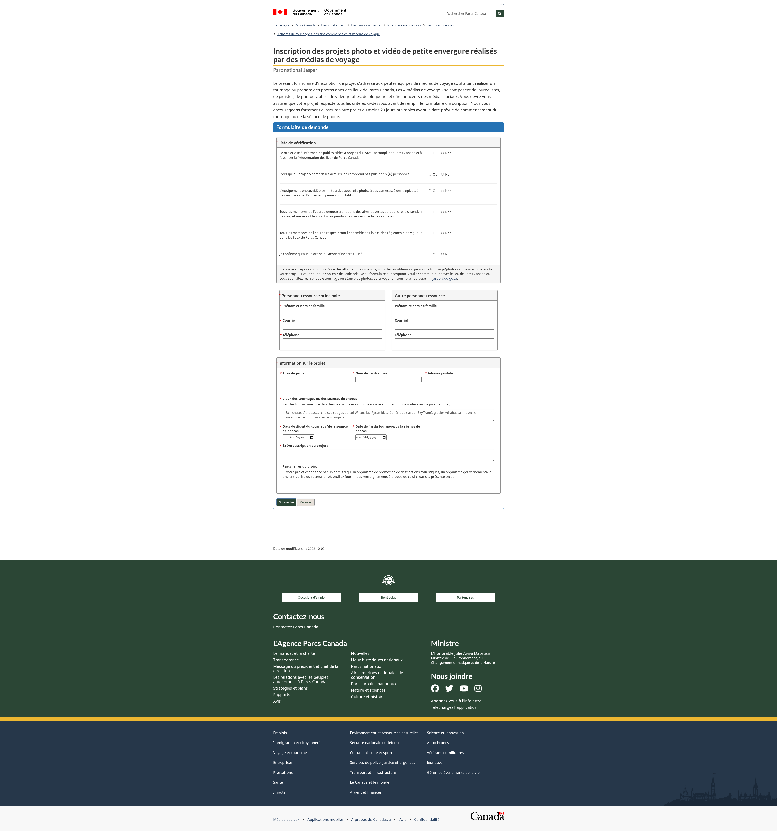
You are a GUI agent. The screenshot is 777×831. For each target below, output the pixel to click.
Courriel (401, 320)
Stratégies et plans (290, 688)
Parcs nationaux (333, 25)
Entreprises (283, 762)
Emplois (280, 732)
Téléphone (403, 335)
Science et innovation (445, 732)
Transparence (286, 660)
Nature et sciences (368, 690)
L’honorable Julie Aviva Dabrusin (463, 658)
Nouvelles (360, 653)
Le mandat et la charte (294, 653)
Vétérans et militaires (445, 752)
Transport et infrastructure (373, 772)
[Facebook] (435, 690)
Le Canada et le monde (369, 782)
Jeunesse (434, 762)
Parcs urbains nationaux (373, 683)
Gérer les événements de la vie (453, 772)
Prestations (283, 772)
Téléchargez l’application (454, 707)
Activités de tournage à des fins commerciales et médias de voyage (328, 34)
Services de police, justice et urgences (382, 762)
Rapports (281, 694)
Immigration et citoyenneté (297, 742)
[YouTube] (463, 690)
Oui (435, 153)
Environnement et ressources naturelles (384, 732)
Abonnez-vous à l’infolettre (456, 701)
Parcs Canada (305, 25)
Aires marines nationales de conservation (377, 675)
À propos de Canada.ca (371, 819)
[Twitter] (449, 690)
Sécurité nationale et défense (375, 742)
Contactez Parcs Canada (295, 627)
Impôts (279, 792)
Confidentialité (426, 819)
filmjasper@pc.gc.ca (442, 278)
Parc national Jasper (366, 25)
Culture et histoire (368, 696)
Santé (278, 782)
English (498, 4)
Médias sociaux (286, 819)
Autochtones (438, 742)
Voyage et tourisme (290, 752)
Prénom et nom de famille (416, 306)
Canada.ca (281, 25)
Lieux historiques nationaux (377, 660)
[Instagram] (478, 690)
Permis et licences (440, 25)
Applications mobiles (325, 819)
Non (448, 153)
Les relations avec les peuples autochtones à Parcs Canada (300, 679)
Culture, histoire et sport (371, 752)
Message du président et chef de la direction (305, 668)
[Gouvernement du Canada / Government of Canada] (309, 13)
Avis (277, 701)
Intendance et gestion (404, 25)
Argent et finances (366, 792)
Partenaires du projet (300, 466)
